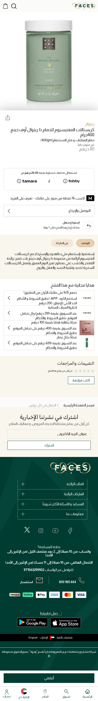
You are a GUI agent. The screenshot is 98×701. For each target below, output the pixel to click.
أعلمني (49, 678)
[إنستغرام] (40, 530)
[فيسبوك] (70, 530)
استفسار (26, 582)
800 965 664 (67, 582)
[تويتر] (27, 530)
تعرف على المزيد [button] (21, 198)
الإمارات (44, 637)
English (33, 637)
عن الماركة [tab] (62, 243)
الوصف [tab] (85, 243)
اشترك (49, 445)
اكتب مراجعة (81, 380)
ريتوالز (89, 124)
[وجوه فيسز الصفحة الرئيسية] (83, 5)
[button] (48, 637)
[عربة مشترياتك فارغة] (5, 5)
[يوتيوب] (55, 530)
